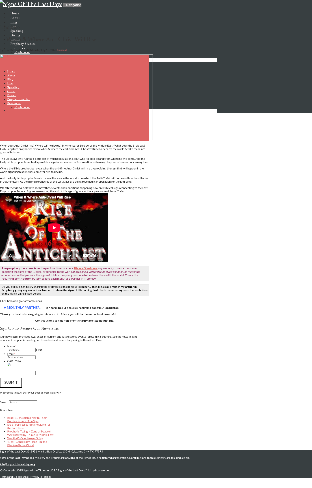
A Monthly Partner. (22, 307)
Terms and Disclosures (14, 476)
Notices (46, 476)
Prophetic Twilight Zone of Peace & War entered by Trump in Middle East (30, 433)
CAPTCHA (14, 361)
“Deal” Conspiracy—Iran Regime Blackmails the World (27, 443)
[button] (72, 5)
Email (11, 353)
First (39, 349)
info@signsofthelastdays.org (18, 464)
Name (11, 346)
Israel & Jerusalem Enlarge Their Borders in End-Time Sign (27, 419)
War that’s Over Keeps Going (25, 438)
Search (4, 402)
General (62, 50)
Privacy (34, 476)
